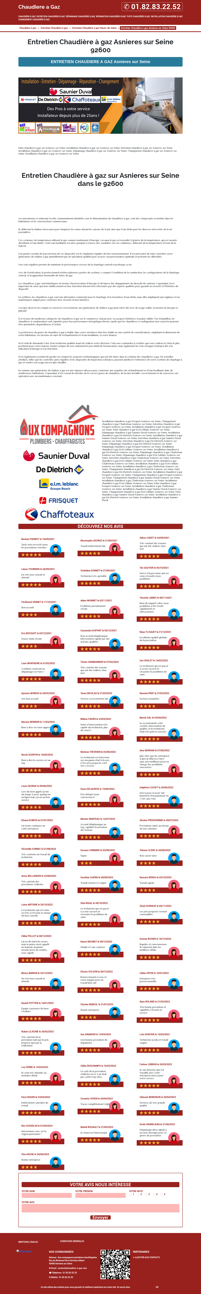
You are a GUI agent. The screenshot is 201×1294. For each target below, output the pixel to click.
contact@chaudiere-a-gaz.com (72, 1268)
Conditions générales (72, 1241)
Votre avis (28, 1202)
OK (157, 1287)
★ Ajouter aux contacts (146, 1257)
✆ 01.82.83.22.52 (152, 6)
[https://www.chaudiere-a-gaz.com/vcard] (115, 1264)
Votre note (136, 1191)
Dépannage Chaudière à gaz (80, 16)
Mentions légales (28, 1242)
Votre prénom (84, 1191)
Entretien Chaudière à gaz (50, 16)
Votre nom (28, 1191)
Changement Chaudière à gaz (34, 19)
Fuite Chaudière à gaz (138, 16)
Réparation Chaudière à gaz (111, 16)
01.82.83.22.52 (70, 1273)
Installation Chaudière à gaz (167, 16)
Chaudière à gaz (27, 16)
